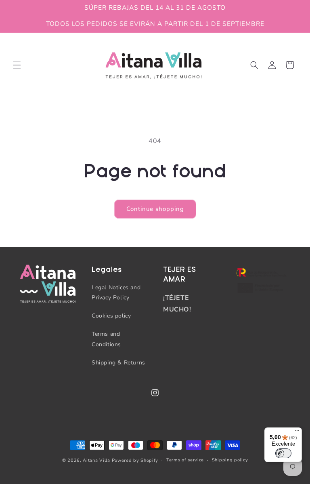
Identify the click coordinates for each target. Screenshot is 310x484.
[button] (17, 65)
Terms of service (185, 460)
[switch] (283, 453)
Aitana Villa (97, 460)
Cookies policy (111, 316)
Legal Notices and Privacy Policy (116, 292)
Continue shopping (155, 209)
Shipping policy (230, 460)
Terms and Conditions (106, 339)
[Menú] (297, 432)
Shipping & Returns (118, 362)
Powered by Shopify (135, 460)
